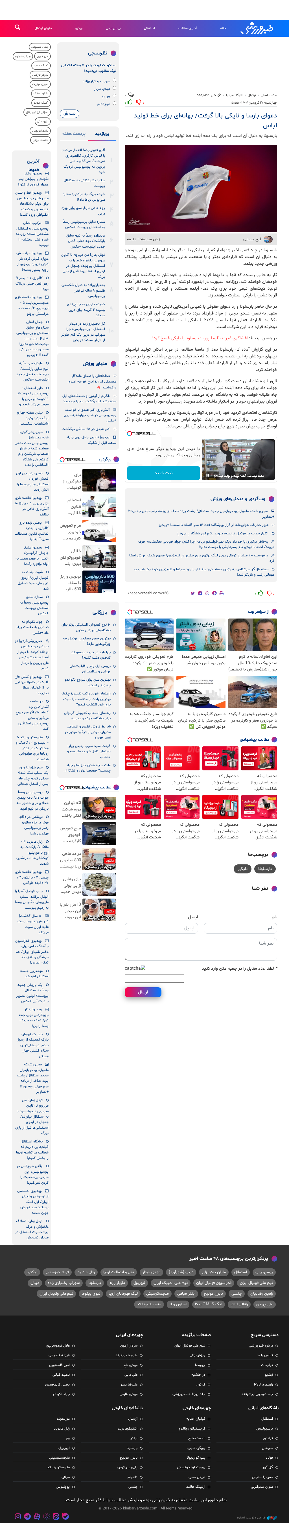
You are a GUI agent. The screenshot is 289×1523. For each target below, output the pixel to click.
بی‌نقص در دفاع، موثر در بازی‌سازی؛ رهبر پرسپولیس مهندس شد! (34, 825)
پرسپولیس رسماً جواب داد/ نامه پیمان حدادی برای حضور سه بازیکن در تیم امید (32, 800)
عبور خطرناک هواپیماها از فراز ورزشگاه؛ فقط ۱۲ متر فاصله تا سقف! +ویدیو (213, 525)
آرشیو (269, 1374)
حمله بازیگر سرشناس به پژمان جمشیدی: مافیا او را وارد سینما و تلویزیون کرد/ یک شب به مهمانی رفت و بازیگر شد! (204, 572)
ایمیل (193, 917)
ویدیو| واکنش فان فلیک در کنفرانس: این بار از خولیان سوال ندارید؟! (32, 685)
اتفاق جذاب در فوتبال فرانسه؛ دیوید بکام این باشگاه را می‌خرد (222, 533)
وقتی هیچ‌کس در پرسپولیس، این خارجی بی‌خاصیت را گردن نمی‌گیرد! (33, 1174)
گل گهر (267, 1467)
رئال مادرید (86, 1272)
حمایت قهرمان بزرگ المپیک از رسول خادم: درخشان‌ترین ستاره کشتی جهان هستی (33, 1045)
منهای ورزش (95, 363)
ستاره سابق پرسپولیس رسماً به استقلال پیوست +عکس (84, 224)
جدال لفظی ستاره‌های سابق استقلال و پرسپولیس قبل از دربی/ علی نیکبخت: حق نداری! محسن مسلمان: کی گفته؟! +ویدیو (32, 339)
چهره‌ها (200, 1365)
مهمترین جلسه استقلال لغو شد (34, 974)
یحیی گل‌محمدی (57, 1384)
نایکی (243, 869)
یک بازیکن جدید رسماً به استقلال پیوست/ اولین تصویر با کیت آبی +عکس (32, 993)
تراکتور (32, 1272)
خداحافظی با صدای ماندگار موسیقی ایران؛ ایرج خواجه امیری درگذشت (92, 381)
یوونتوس (63, 1486)
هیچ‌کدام (103, 104)
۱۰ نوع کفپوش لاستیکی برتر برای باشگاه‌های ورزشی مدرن (86, 627)
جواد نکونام (61, 1394)
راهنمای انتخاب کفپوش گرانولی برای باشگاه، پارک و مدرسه (87, 716)
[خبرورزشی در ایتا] (56, 1517)
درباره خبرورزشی (261, 1345)
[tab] (102, 135)
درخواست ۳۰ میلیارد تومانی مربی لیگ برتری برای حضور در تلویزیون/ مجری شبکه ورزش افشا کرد (201, 558)
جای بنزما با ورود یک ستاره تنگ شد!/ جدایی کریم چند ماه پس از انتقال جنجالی (33, 775)
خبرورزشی (257, 28)
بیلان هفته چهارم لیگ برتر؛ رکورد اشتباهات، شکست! (33, 418)
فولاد (269, 1457)
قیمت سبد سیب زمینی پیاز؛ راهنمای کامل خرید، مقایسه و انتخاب (89, 752)
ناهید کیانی (61, 1374)
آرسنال (132, 1418)
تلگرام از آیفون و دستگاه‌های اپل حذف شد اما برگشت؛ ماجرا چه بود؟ (89, 399)
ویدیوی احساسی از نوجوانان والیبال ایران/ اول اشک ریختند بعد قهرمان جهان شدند (33, 1202)
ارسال (143, 992)
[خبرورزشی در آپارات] (37, 1517)
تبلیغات (267, 1365)
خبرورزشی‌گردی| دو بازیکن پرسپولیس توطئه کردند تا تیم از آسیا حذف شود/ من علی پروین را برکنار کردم (32, 655)
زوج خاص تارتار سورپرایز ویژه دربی (83, 211)
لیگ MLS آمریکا (208, 1304)
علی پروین (264, 1304)
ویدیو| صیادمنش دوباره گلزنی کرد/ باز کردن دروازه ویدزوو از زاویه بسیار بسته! (32, 261)
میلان (34, 1283)
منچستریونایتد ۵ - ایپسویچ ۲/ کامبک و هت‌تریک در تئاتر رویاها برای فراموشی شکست (32, 748)
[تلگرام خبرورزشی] (27, 1517)
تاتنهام (132, 1477)
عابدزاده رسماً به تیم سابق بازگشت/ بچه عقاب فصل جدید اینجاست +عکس (85, 241)
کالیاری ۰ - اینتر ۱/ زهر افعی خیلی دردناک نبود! (32, 284)
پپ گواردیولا (196, 1457)
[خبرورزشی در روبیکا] (46, 1517)
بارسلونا (265, 869)
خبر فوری (42, 56)
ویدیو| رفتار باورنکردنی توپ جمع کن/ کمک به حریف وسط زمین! (34, 1017)
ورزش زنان (197, 1355)
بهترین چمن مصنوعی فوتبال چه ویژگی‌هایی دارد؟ (87, 641)
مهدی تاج (130, 1365)
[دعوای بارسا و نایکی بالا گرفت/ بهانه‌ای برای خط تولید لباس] (201, 188)
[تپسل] (129, 433)
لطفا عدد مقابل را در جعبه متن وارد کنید (239, 968)
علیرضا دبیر (129, 1384)
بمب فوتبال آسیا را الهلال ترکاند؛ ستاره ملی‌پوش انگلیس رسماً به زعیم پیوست (32, 899)
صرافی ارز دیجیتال (37, 112)
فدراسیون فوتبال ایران (213, 1283)
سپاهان (267, 1448)
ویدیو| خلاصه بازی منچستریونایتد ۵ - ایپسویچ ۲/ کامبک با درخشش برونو (32, 305)
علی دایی (130, 1374)
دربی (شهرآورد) (181, 1272)
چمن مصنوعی (39, 47)
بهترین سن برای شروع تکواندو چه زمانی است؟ (88, 682)
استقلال (149, 28)
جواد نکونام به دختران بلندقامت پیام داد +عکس (32, 627)
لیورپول (139, 1283)
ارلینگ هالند (195, 1486)
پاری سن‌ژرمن (127, 1467)
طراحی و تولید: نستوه (251, 1517)
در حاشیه (198, 1374)
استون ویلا (178, 1304)
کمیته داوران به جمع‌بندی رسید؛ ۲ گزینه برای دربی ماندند (86, 310)
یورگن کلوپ (196, 1448)
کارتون (200, 1384)
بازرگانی (100, 612)
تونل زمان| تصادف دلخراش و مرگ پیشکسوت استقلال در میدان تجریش (32, 1229)
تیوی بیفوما (91, 1293)
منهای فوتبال (43, 28)
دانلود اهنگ (41, 93)
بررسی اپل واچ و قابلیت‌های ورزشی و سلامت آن (90, 669)
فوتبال (252, 95)
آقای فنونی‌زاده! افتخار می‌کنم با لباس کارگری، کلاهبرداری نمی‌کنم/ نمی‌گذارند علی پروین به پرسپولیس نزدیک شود (83, 161)
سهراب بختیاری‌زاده (96, 81)
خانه (223, 28)
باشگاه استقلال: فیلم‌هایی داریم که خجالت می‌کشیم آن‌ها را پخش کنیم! (32, 1150)
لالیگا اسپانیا (234, 95)
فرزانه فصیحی (59, 1355)
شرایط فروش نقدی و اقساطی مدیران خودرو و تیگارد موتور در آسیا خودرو (88, 732)
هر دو (106, 96)
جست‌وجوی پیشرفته (257, 1394)
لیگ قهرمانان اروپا (123, 1293)
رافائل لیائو (239, 1304)
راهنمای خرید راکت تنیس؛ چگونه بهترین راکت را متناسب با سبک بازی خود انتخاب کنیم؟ (86, 699)
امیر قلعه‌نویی (59, 1365)
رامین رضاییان (261, 1293)
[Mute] (215, 475)
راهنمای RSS (263, 1384)
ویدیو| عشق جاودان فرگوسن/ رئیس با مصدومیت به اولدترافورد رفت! (32, 556)
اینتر (133, 1438)
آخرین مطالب (187, 28)
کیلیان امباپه (195, 1418)
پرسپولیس (113, 28)
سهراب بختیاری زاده (64, 1283)
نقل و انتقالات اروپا (118, 1272)
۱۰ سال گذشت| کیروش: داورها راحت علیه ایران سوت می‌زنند (33, 924)
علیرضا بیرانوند (126, 1355)
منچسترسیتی (157, 1293)
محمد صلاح (196, 1438)
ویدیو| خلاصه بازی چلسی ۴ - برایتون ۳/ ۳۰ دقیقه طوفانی (32, 877)
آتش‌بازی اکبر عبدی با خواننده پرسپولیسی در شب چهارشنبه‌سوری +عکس (90, 415)
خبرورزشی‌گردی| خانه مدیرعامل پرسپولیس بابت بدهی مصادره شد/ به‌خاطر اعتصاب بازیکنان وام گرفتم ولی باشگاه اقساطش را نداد (32, 449)
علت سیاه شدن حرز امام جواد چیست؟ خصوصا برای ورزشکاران (87, 768)
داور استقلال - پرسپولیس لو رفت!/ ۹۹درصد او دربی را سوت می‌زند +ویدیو (33, 396)
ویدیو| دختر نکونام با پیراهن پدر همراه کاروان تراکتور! (33, 179)
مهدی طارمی (128, 1394)
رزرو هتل (42, 121)
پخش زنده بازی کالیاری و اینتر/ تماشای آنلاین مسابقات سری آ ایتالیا (32, 531)
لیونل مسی (197, 1477)
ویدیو (78, 28)
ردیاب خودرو (22, 56)
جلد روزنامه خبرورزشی (188, 1394)
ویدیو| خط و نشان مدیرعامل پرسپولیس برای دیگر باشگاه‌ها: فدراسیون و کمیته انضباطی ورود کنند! (32, 203)
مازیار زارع (117, 1283)
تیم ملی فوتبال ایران (256, 1283)
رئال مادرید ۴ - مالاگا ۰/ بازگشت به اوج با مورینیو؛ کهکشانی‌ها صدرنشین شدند (32, 852)
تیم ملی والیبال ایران (56, 1293)
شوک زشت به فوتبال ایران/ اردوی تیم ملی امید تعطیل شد (33, 580)
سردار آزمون (128, 1345)
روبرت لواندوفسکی (191, 1467)
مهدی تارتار (102, 88)
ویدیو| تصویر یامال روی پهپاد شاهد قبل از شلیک (91, 440)
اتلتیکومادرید (127, 1428)
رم (68, 1438)
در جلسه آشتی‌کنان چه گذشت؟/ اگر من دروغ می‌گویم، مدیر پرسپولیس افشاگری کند (32, 715)
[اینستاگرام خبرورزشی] (18, 1517)
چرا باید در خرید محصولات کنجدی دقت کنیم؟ (91, 655)
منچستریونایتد (149, 1304)
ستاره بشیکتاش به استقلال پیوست (84, 183)
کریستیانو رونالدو (192, 1428)
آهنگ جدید (41, 66)
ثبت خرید (164, 473)
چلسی (236, 1293)
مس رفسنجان (262, 1477)
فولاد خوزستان (57, 1272)
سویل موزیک (40, 84)
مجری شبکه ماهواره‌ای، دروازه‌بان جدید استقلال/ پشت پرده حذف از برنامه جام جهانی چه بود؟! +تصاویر (201, 514)
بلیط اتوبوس (40, 131)
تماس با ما (265, 1355)
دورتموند (63, 1418)
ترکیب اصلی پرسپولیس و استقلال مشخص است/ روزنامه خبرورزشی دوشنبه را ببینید (32, 234)
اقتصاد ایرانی (40, 140)
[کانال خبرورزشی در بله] (65, 1517)
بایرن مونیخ (213, 1293)
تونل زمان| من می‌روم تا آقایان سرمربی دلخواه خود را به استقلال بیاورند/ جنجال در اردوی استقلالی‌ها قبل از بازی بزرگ (83, 265)
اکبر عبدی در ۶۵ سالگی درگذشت (86, 429)
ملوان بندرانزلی (214, 1272)
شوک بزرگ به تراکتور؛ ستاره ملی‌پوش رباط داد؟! (84, 197)
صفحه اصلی (269, 95)
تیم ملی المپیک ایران (171, 1283)
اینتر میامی (186, 1293)
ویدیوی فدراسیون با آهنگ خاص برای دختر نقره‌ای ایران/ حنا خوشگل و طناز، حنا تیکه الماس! (32, 951)
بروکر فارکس (40, 75)
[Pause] (207, 475)
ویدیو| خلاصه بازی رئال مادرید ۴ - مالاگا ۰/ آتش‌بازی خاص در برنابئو (32, 506)
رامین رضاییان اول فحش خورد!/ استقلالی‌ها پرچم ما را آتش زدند (32, 481)
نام (274, 917)
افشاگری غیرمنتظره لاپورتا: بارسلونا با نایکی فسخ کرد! (200, 338)
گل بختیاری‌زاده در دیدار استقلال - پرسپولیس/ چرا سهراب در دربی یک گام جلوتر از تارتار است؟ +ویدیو (83, 332)
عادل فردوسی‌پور (58, 1345)
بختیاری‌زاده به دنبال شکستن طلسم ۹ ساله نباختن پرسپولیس (83, 291)
